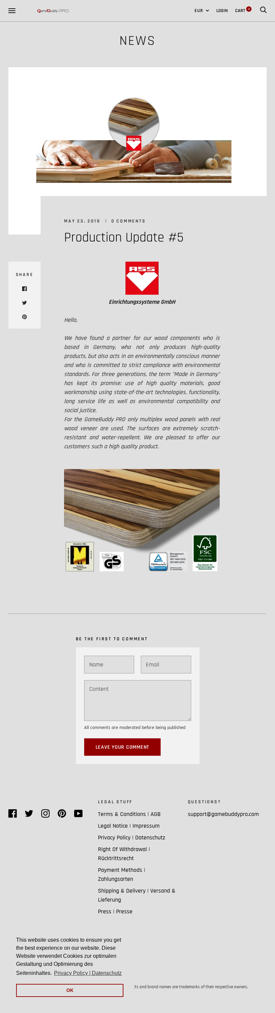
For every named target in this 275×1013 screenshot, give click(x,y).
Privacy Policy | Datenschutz (131, 837)
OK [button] (69, 990)
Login (222, 11)
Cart (242, 11)
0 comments (128, 221)
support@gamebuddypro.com (223, 814)
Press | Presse (115, 911)
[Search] (263, 11)
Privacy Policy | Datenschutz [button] (88, 973)
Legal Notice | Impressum (129, 826)
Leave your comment (123, 747)
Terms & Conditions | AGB (129, 814)
